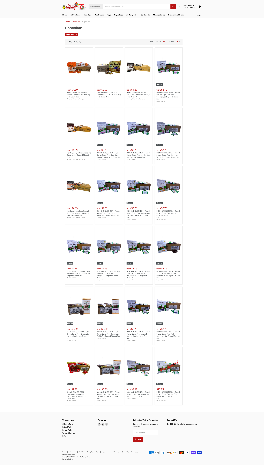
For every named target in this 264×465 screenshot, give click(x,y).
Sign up (138, 439)
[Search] (173, 6)
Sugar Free (118, 15)
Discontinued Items (176, 15)
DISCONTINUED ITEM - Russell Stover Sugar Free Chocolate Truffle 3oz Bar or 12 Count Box (108, 334)
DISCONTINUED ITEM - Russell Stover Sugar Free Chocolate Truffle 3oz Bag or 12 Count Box (168, 155)
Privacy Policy (67, 430)
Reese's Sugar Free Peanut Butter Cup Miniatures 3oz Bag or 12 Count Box (78, 95)
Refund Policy (67, 427)
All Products (75, 15)
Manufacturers (159, 15)
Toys (109, 15)
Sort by (69, 42)
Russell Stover (161, 101)
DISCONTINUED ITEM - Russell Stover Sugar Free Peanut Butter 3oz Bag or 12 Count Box (108, 213)
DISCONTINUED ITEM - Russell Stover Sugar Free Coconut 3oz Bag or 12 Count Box (79, 273)
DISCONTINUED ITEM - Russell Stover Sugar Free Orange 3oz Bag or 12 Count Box (138, 394)
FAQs (64, 436)
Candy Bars (99, 15)
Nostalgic (87, 15)
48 (164, 42)
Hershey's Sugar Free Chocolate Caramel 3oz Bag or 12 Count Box (79, 155)
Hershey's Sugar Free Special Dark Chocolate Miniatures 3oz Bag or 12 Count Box (78, 213)
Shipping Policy (68, 424)
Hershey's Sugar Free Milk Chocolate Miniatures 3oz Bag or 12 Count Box (138, 95)
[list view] (180, 42)
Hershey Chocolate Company (76, 99)
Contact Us (145, 15)
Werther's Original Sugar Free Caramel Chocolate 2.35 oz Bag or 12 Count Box (109, 95)
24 (157, 42)
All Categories (131, 15)
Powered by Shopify (68, 459)
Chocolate (76, 22)
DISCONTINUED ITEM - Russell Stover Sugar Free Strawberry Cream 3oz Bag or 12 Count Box (109, 155)
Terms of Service (68, 433)
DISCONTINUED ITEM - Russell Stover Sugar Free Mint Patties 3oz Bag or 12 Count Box (138, 155)
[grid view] (177, 42)
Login (199, 15)
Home (64, 15)
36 (160, 42)
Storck (99, 99)
